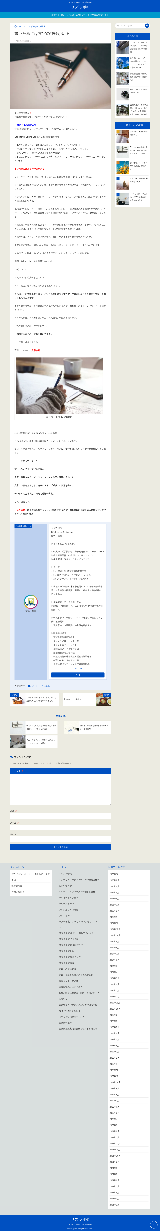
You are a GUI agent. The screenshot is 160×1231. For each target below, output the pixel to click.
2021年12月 (115, 1143)
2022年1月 (114, 1137)
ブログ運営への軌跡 (68, 910)
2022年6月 (114, 1107)
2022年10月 (115, 1082)
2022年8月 (114, 1094)
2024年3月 (114, 978)
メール (14, 823)
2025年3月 (114, 905)
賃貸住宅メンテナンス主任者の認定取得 (78, 1004)
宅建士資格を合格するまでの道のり (76, 975)
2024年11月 (115, 929)
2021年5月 (114, 1186)
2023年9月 (114, 1015)
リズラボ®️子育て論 (69, 939)
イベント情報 (65, 874)
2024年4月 (114, 972)
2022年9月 (114, 1088)
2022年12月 (115, 1070)
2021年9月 (114, 1162)
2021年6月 (114, 1180)
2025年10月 (115, 874)
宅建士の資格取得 (67, 969)
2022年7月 (114, 1101)
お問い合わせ (18, 892)
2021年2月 (114, 1205)
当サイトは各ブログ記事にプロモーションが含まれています (80, 15)
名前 (13, 811)
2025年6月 (114, 886)
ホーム (20, 26)
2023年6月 (114, 1033)
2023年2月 (114, 1058)
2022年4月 (114, 1119)
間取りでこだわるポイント (71, 1016)
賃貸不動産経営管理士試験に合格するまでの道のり (79, 996)
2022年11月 (115, 1076)
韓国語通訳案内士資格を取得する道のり (78, 1028)
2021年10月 (115, 1156)
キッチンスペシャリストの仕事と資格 (77, 892)
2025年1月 (114, 917)
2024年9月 (114, 941)
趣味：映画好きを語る (69, 1010)
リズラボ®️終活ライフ (70, 957)
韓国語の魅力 (65, 1022)
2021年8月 (114, 1168)
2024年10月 (115, 935)
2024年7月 (114, 954)
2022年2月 (114, 1131)
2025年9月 (114, 880)
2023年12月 (115, 996)
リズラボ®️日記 (66, 951)
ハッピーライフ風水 (35, 26)
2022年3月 (114, 1125)
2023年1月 (114, 1064)
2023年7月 (114, 1027)
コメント (18, 771)
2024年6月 (114, 960)
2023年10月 (115, 1009)
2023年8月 (114, 1021)
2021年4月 (114, 1192)
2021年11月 (115, 1150)
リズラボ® (80, 7)
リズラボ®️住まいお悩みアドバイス (76, 933)
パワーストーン (66, 904)
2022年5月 (114, 1113)
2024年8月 (114, 947)
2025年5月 (114, 892)
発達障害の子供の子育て (70, 987)
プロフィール (65, 916)
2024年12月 (115, 923)
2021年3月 (114, 1199)
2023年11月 (115, 1003)
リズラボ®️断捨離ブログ (71, 945)
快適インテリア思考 (68, 981)
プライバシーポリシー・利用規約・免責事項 (31, 877)
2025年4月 (114, 899)
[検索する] (147, 25)
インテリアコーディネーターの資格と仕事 (79, 880)
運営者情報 (17, 886)
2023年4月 (114, 1045)
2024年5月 (114, 966)
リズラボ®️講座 (66, 963)
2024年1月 (114, 990)
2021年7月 (114, 1174)
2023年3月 (114, 1052)
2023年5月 (114, 1039)
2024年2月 (114, 984)
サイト (13, 834)
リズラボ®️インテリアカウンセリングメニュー (79, 924)
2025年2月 (114, 911)
